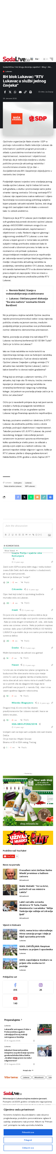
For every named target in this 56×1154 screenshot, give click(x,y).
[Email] (20, 92)
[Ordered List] (19, 534)
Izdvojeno (18, 483)
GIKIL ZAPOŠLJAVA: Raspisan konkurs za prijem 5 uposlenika (36, 948)
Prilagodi (28, 1140)
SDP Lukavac (30, 486)
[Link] (33, 534)
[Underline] (12, 534)
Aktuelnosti (24, 880)
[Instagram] (40, 987)
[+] (40, 535)
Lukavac (8, 71)
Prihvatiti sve (28, 1132)
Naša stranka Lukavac (13, 486)
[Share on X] (10, 92)
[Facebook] (15, 987)
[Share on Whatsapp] (15, 92)
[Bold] (5, 534)
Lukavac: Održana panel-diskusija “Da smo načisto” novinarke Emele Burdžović (27, 302)
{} (37, 535)
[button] (32, 59)
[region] (28, 1129)
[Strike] (16, 534)
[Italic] (9, 534)
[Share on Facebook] (5, 92)
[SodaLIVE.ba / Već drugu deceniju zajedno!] (16, 59)
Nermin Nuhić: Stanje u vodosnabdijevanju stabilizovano (25, 292)
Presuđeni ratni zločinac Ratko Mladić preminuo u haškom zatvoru (35, 873)
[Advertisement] (28, 28)
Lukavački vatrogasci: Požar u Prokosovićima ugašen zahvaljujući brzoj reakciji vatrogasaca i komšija (17, 1033)
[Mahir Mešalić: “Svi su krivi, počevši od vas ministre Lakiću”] (10, 890)
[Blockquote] (26, 534)
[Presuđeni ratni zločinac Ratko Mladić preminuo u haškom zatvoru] (10, 874)
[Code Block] (29, 534)
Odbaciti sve (28, 1148)
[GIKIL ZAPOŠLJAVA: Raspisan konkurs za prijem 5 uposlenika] (10, 950)
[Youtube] (15, 1000)
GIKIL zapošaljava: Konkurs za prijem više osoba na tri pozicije (35, 962)
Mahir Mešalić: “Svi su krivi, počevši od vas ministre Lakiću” (33, 889)
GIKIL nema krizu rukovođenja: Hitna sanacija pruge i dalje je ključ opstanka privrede (36, 933)
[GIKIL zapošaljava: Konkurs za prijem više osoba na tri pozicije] (10, 963)
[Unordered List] (23, 534)
